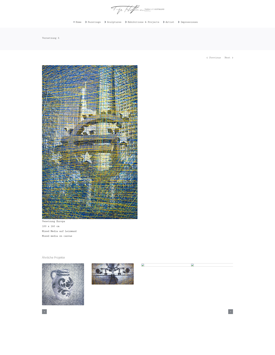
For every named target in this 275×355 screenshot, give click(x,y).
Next (227, 57)
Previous (215, 57)
